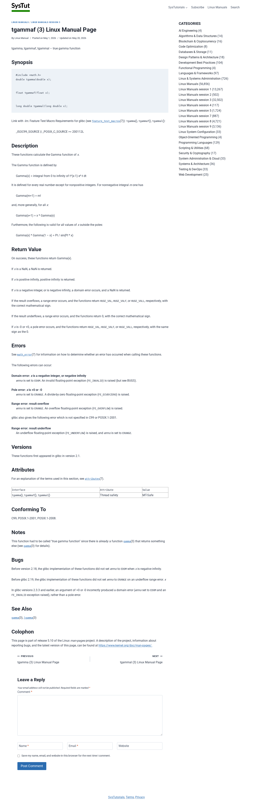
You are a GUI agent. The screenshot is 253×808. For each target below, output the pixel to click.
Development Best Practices (197, 62)
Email (73, 746)
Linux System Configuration (197, 132)
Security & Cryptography (194, 153)
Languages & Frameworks (196, 73)
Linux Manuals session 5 (195, 110)
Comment (24, 692)
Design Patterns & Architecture (198, 57)
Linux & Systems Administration (200, 78)
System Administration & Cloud (199, 158)
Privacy (140, 797)
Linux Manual (22, 38)
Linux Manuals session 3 (45, 22)
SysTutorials (116, 797)
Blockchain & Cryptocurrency (197, 41)
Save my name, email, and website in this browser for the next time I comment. (66, 755)
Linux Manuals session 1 (195, 89)
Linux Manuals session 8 (195, 121)
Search (235, 7)
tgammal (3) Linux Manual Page (141, 659)
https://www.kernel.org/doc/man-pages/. (125, 645)
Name (24, 746)
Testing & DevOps (190, 169)
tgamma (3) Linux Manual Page (38, 659)
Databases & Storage (192, 52)
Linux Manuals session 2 (195, 94)
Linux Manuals (217, 7)
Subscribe (197, 7)
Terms (130, 797)
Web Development (190, 174)
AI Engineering (188, 30)
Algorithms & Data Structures (198, 36)
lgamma (28, 617)
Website (124, 746)
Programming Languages (195, 142)
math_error (24, 354)
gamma (127, 541)
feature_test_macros (106, 121)
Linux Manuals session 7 (195, 116)
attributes (92, 478)
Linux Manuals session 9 (195, 126)
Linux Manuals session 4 (195, 105)
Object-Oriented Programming (198, 137)
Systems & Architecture (194, 164)
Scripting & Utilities (191, 148)
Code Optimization (191, 46)
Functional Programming (195, 68)
